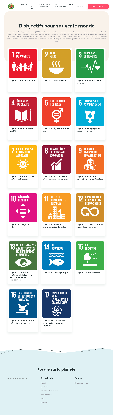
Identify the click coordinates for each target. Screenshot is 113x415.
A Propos (80, 5)
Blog (71, 4)
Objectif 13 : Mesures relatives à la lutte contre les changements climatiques (22, 276)
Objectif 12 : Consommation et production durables (90, 225)
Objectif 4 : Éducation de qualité (21, 129)
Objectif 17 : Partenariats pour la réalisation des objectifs (54, 323)
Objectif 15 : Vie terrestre (88, 272)
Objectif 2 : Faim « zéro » (54, 80)
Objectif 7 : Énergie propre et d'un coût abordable (22, 177)
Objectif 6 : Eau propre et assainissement (88, 129)
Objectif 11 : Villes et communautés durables (54, 225)
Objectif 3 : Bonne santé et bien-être (89, 81)
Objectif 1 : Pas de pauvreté (22, 80)
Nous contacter (98, 6)
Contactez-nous (82, 383)
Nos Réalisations (60, 5)
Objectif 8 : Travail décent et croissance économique (55, 177)
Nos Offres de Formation (44, 5)
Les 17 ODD (33, 6)
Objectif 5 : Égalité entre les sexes (56, 129)
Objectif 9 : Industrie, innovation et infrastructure (90, 177)
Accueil (24, 4)
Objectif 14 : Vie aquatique (55, 272)
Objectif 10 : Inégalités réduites (20, 225)
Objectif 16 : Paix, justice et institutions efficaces (22, 321)
